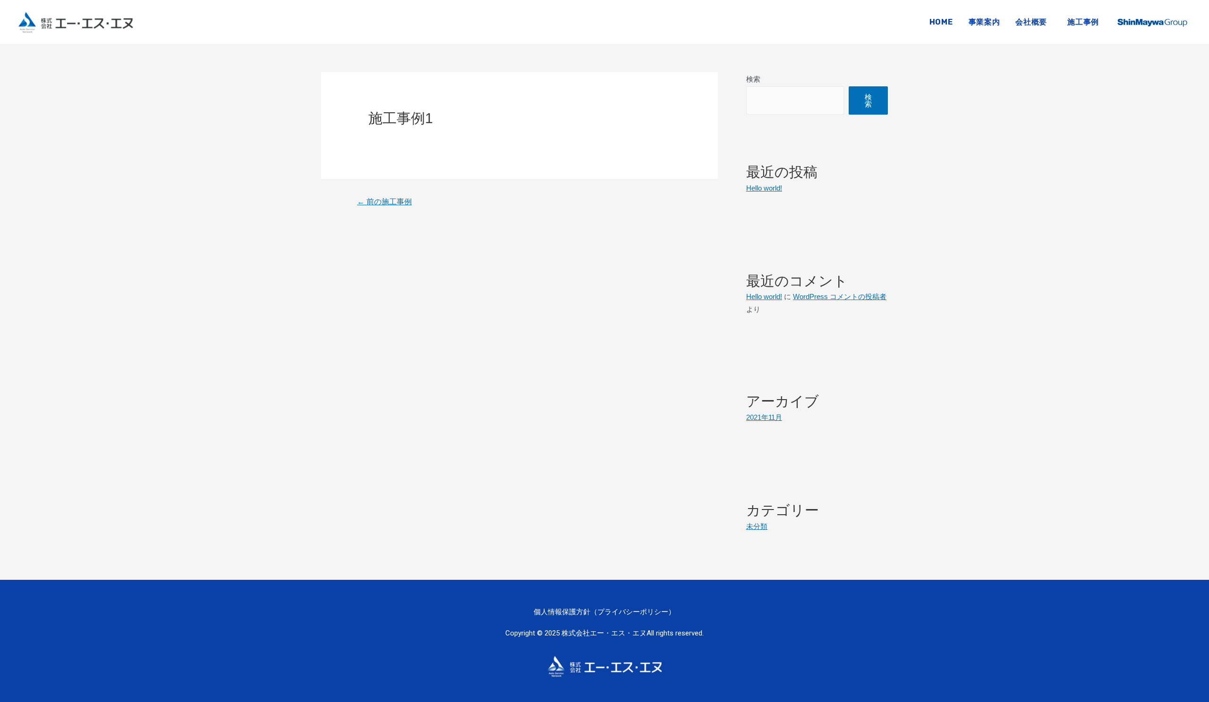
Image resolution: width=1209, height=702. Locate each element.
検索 (753, 79)
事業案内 (984, 21)
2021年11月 (764, 417)
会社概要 (1031, 21)
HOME (941, 21)
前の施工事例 (384, 202)
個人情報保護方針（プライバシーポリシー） (604, 612)
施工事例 (1083, 21)
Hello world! (764, 188)
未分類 (756, 526)
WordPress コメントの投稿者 (839, 296)
